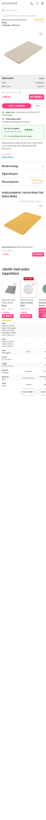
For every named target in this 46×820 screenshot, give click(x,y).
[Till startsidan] (9, 3)
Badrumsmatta (31, 16)
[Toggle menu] (42, 3)
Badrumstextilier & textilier (14, 16)
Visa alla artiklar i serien (30, 201)
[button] (23, 82)
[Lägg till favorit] (41, 34)
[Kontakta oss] (31, 3)
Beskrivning (10, 166)
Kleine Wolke (7, 157)
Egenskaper (10, 173)
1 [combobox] (37, 106)
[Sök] (3, 10)
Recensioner (22, 182)
